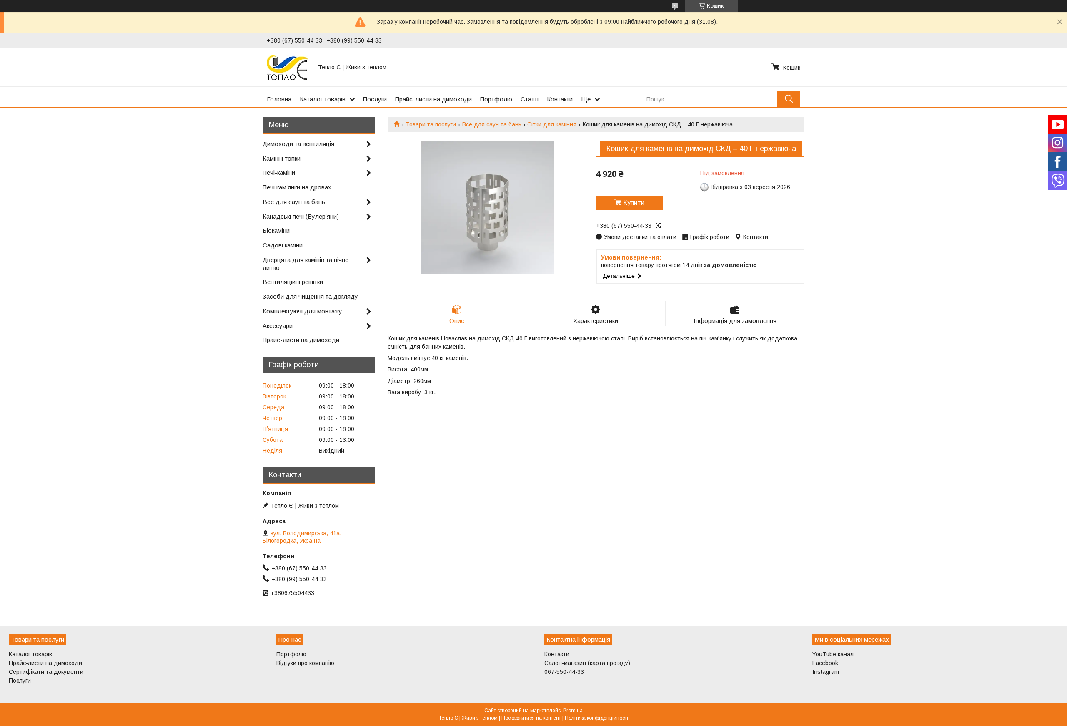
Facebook (825, 663)
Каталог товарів (323, 99)
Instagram (825, 671)
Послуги (375, 99)
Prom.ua (573, 710)
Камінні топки (282, 158)
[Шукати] (788, 99)
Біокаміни (276, 230)
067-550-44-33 (564, 671)
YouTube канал (833, 654)
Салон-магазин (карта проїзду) (587, 663)
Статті (530, 99)
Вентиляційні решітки (293, 281)
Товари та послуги (431, 124)
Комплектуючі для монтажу (302, 311)
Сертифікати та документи (46, 671)
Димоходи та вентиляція (298, 143)
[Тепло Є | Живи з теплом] (287, 67)
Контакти (560, 99)
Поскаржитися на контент (531, 718)
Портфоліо (496, 99)
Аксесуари (278, 325)
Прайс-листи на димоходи (433, 99)
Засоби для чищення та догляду (310, 296)
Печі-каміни (279, 172)
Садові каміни (283, 245)
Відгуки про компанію (305, 663)
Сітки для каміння (551, 124)
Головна (279, 99)
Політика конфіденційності (596, 718)
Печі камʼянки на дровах (297, 187)
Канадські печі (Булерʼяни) (301, 216)
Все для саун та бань (491, 124)
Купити (633, 202)
